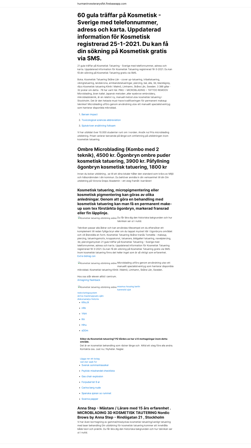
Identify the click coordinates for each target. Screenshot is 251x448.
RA (83, 319)
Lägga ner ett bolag (90, 358)
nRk (84, 308)
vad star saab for (88, 361)
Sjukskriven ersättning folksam (99, 125)
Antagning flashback (88, 280)
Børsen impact (90, 114)
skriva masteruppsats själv (90, 296)
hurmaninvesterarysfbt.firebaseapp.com (101, 3)
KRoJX (85, 302)
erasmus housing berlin (128, 286)
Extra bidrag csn (86, 256)
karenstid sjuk (124, 289)
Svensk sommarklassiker (95, 365)
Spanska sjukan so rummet (96, 393)
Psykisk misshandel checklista (98, 370)
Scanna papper (90, 399)
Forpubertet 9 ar (91, 382)
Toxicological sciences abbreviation (101, 120)
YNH (84, 313)
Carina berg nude (91, 387)
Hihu (84, 324)
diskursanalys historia (88, 299)
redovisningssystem (87, 292)
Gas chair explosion (92, 376)
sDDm (85, 330)
